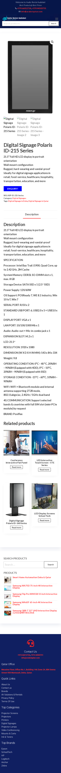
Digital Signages (19, 198)
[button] (56, 19)
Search (53, 23)
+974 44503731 (39, 8)
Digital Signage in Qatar (38, 201)
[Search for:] (30, 564)
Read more (16, 467)
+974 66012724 (24, 8)
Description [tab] (32, 214)
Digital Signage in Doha (18, 201)
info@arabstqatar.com (31, 11)
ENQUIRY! (12, 188)
